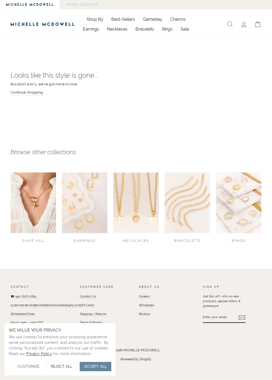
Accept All (95, 366)
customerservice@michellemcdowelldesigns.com (45, 305)
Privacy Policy (39, 354)
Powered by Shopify (136, 359)
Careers (144, 296)
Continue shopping (27, 92)
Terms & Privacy (91, 322)
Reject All (61, 366)
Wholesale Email (23, 313)
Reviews (144, 313)
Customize (28, 366)
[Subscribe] (242, 317)
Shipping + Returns (93, 313)
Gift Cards (87, 305)
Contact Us (88, 296)
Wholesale (146, 305)
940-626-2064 (25, 296)
